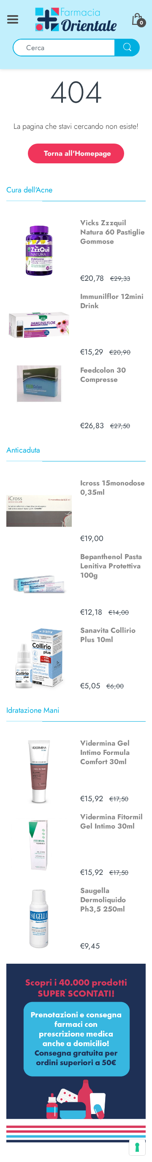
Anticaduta (23, 450)
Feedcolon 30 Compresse (103, 374)
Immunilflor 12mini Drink (112, 301)
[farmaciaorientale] (76, 18)
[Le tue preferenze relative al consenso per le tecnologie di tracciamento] (137, 1147)
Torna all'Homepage (77, 153)
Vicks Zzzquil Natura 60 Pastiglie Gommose (112, 232)
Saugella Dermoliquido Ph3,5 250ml (103, 900)
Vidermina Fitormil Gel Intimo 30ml (111, 821)
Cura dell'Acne (29, 189)
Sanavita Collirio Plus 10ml (108, 635)
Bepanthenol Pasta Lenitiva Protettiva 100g (111, 566)
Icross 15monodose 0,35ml (112, 487)
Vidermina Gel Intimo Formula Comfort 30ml (105, 752)
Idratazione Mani (33, 710)
